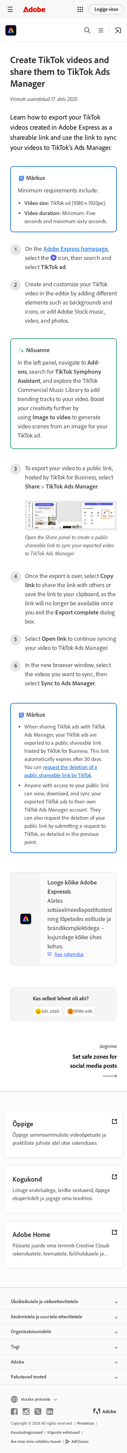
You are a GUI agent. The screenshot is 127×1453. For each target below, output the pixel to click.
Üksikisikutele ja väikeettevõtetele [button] (44, 1301)
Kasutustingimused (27, 1432)
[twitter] (38, 1411)
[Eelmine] (36, 1067)
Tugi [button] (15, 1347)
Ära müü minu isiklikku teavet (36, 1441)
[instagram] (26, 1411)
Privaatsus (85, 1423)
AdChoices (80, 1441)
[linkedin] (49, 1411)
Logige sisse (106, 9)
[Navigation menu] (10, 9)
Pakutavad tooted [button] (28, 1377)
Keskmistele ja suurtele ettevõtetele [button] (46, 1317)
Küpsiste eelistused (63, 1432)
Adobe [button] (17, 1362)
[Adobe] (34, 9)
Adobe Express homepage (75, 249)
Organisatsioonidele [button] (31, 1332)
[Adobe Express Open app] (118, 30)
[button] (80, 9)
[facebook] (14, 1411)
